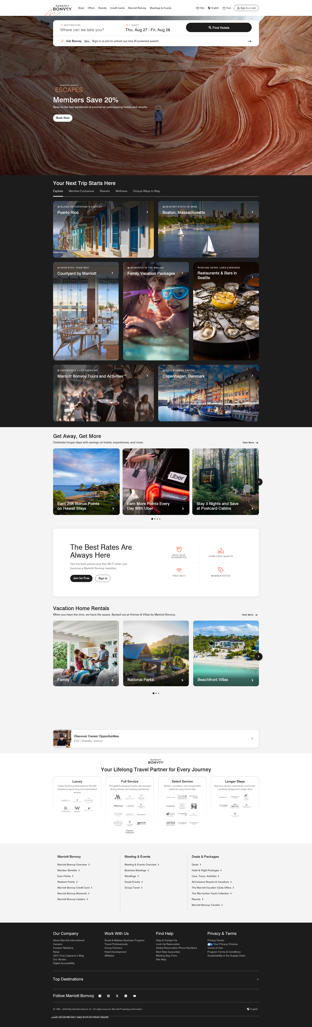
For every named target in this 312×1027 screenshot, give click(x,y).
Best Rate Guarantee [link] (168, 951)
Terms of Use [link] (215, 947)
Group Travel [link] (132, 887)
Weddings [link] (130, 876)
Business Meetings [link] (135, 870)
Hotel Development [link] (115, 951)
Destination (72, 25)
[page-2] (156, 693)
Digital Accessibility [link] (64, 963)
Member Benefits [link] (67, 870)
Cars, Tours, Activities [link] (204, 876)
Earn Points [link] (64, 876)
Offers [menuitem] (91, 7)
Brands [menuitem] (102, 7)
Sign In (102, 578)
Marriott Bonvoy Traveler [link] (206, 904)
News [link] (56, 951)
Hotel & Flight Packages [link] (205, 870)
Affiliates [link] (109, 955)
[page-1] (153, 693)
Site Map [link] (161, 959)
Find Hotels (221, 28)
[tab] (58, 193)
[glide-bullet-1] (154, 518)
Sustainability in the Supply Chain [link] (226, 955)
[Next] (259, 482)
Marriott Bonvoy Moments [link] (72, 893)
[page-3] (158, 693)
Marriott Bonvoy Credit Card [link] (73, 887)
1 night (134, 25)
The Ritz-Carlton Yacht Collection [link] (210, 893)
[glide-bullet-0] (152, 518)
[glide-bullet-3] (159, 518)
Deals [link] (195, 864)
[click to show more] (259, 657)
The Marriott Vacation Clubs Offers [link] (211, 887)
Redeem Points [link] (66, 881)
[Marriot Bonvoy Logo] (156, 761)
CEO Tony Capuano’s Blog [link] (68, 955)
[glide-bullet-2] (157, 518)
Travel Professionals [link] (116, 944)
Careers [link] (57, 944)
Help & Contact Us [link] (166, 940)
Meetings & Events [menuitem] (160, 7)
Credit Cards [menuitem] (117, 7)
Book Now (63, 118)
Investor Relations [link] (63, 947)
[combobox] (90, 28)
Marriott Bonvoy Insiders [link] (71, 899)
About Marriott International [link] (68, 940)
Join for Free (81, 578)
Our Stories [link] (59, 959)
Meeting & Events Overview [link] (140, 864)
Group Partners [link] (113, 947)
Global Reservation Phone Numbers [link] (176, 947)
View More (248, 442)
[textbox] (90, 29)
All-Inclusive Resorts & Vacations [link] (210, 881)
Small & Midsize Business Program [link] (124, 940)
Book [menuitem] (81, 7)
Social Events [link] (132, 881)
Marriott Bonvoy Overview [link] (72, 864)
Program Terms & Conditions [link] (224, 951)
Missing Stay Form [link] (166, 955)
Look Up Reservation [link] (168, 944)
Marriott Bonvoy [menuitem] (137, 7)
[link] (199, 8)
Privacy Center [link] (215, 940)
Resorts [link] (196, 899)
